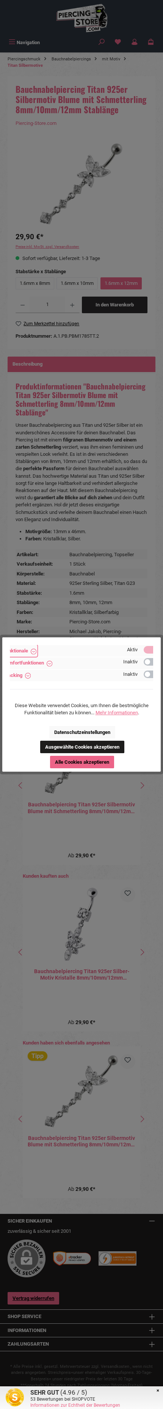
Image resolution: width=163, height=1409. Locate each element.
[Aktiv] (152, 650)
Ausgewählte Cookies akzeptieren (82, 747)
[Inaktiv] (152, 662)
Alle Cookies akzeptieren (82, 762)
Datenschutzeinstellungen (82, 732)
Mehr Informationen (117, 712)
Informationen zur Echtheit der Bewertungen (75, 1405)
